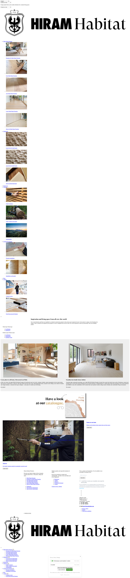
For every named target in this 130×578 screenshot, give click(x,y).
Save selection (61, 569)
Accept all (69, 569)
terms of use (81, 488)
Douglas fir (7, 330)
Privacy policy (66, 574)
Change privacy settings (57, 486)
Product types (6, 332)
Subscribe (83, 477)
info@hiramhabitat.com (88, 506)
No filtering (7, 329)
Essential (53, 564)
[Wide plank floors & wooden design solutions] (65, 39)
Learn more (5, 468)
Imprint (62, 574)
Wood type (5, 326)
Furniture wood (8, 337)
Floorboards (8, 336)
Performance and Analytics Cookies (62, 560)
